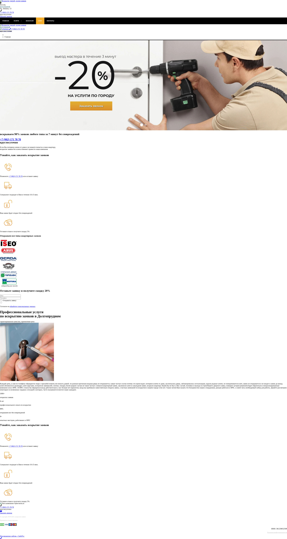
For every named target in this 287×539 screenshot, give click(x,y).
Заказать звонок (6, 16)
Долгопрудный (5, 7)
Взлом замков (145, 125)
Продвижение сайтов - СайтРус (12, 536)
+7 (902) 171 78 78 (7, 12)
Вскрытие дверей (141, 124)
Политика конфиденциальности (277, 532)
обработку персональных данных (22, 306)
